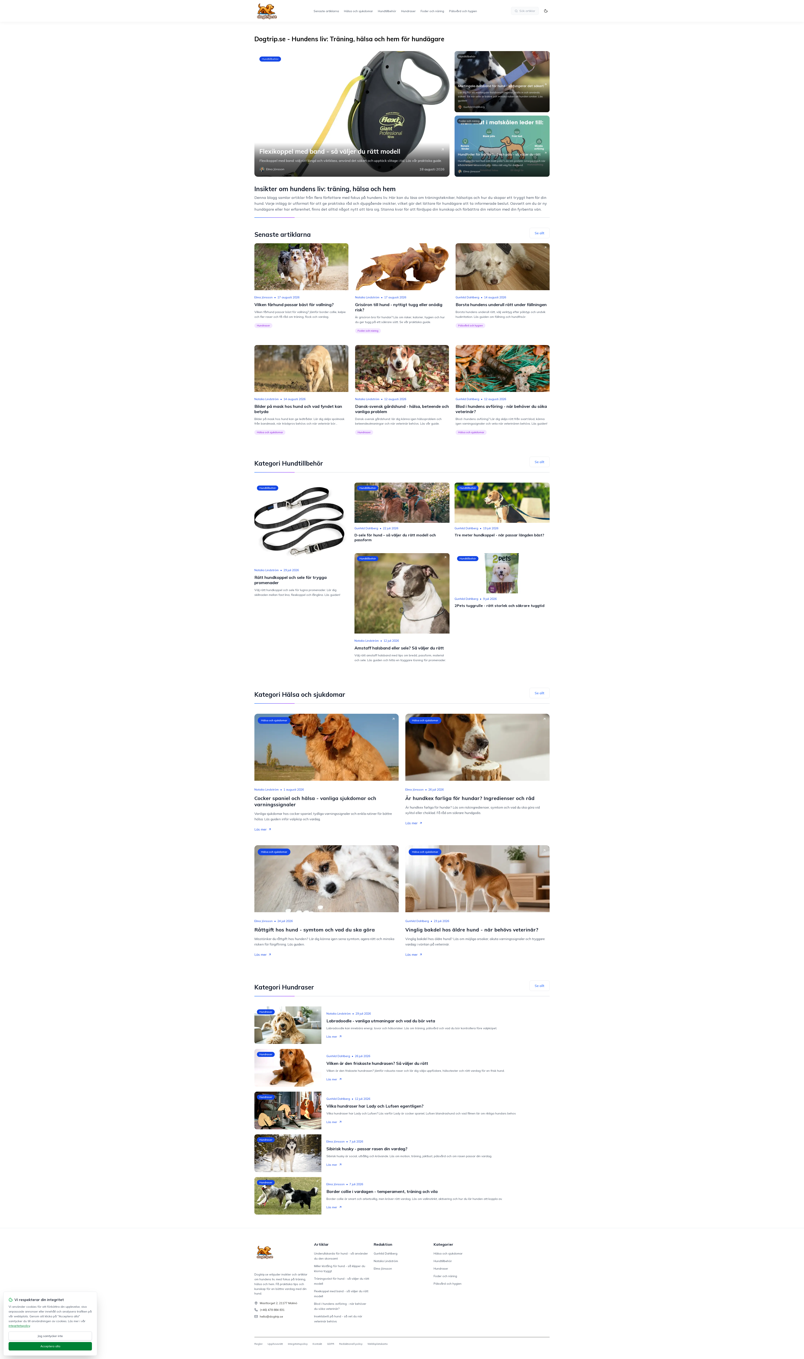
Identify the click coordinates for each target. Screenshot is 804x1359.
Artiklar (321, 1244)
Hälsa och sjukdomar (358, 11)
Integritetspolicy (298, 1343)
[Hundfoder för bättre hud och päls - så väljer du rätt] (502, 146)
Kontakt (317, 1343)
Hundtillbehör (387, 11)
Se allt (539, 233)
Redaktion (383, 1244)
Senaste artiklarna (326, 11)
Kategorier (443, 1244)
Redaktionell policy (350, 1343)
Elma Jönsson (263, 297)
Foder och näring (432, 11)
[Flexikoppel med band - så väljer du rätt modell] (352, 114)
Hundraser (408, 11)
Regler (258, 1343)
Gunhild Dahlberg (467, 297)
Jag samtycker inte (50, 1336)
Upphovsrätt (275, 1343)
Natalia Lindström (367, 297)
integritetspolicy (19, 1326)
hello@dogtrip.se (271, 1316)
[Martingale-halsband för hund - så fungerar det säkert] (502, 81)
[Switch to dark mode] (546, 11)
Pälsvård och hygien (463, 11)
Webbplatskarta (377, 1343)
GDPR (330, 1343)
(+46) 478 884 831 (272, 1310)
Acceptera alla (50, 1346)
